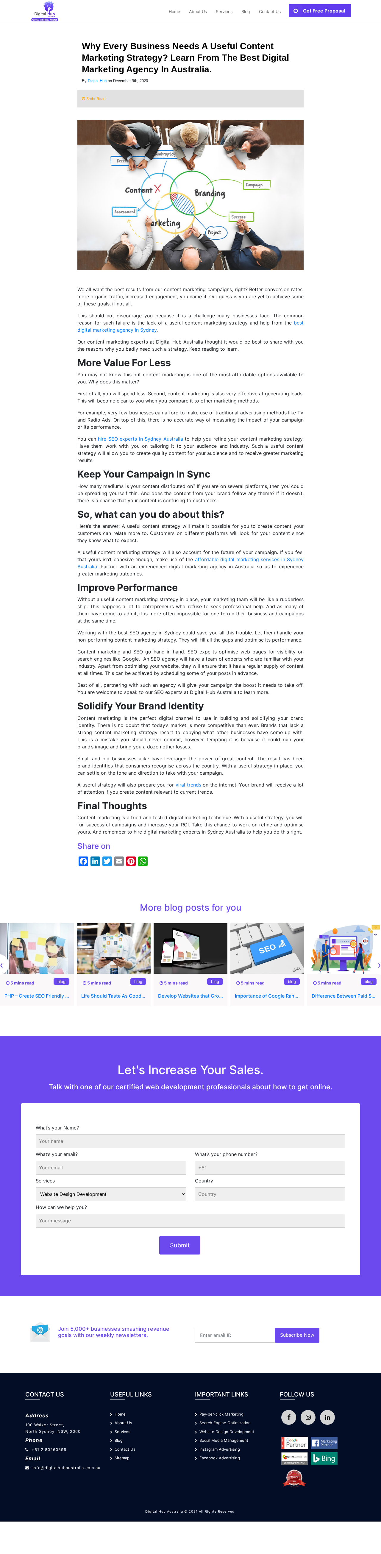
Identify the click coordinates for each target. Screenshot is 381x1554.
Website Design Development (225, 1431)
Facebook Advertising (218, 1457)
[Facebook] (288, 1417)
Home (174, 11)
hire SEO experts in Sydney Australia (140, 439)
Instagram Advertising (218, 1449)
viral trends (188, 785)
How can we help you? (61, 1207)
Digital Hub (97, 81)
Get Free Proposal (324, 11)
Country (204, 1181)
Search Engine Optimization (224, 1422)
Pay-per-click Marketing (220, 1414)
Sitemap (120, 1457)
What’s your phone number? (226, 1154)
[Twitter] (308, 1417)
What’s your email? (57, 1154)
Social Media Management (222, 1440)
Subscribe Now (297, 1335)
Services (45, 1181)
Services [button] (224, 11)
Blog (245, 11)
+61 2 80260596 (49, 1449)
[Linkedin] (327, 1417)
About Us (198, 11)
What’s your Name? (57, 1128)
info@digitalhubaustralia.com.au (66, 1467)
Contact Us (270, 11)
